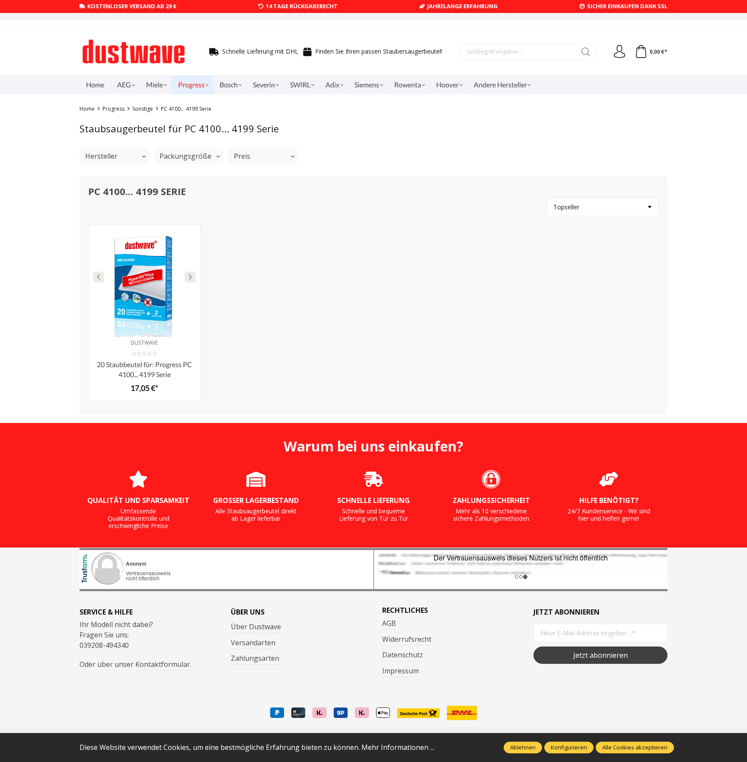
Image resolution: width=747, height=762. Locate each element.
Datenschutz (402, 655)
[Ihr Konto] (619, 52)
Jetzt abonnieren (600, 655)
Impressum (400, 671)
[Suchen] (586, 52)
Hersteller (101, 156)
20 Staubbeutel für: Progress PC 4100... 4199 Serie (144, 369)
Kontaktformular (162, 664)
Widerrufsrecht (406, 639)
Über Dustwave (256, 626)
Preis (242, 156)
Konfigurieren (569, 747)
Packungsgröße (185, 156)
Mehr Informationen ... (397, 747)
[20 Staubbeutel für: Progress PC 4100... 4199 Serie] (144, 281)
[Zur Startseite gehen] (134, 51)
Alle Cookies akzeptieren (634, 747)
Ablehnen (523, 747)
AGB (389, 623)
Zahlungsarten (255, 658)
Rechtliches (405, 610)
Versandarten (253, 642)
